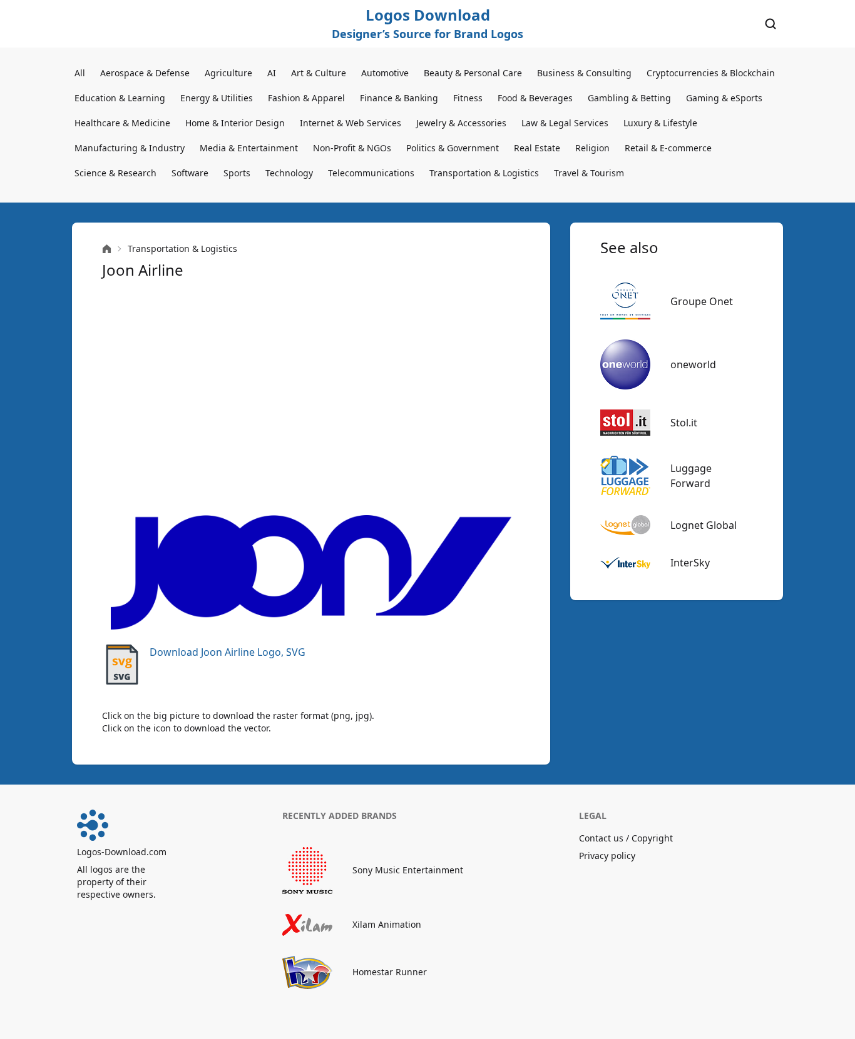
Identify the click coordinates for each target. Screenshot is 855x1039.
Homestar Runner (389, 972)
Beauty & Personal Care (473, 73)
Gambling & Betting (629, 98)
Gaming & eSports (724, 98)
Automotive (385, 73)
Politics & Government (452, 148)
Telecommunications (371, 173)
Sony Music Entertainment (407, 870)
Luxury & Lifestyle (660, 123)
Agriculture (228, 73)
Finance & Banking (399, 98)
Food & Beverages (535, 98)
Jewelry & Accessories (461, 123)
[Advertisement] (311, 397)
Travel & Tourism (589, 173)
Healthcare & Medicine (122, 123)
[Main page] (106, 249)
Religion (592, 148)
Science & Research (115, 173)
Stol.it (683, 422)
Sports (236, 173)
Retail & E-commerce (668, 148)
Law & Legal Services (564, 123)
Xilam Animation (386, 924)
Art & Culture (318, 73)
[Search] (770, 23)
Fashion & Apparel (306, 98)
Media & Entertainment (249, 148)
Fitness (468, 98)
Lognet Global (703, 525)
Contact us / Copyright (626, 838)
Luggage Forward (691, 475)
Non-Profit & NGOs (352, 148)
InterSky (690, 563)
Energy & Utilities (216, 98)
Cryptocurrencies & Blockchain (711, 73)
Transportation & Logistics (484, 173)
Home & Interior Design (235, 123)
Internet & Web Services (350, 123)
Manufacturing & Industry (129, 148)
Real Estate (537, 148)
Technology (289, 173)
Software (190, 173)
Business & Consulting (584, 73)
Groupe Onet (701, 301)
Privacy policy (607, 855)
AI (271, 73)
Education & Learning (119, 98)
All (79, 73)
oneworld (693, 364)
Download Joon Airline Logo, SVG (227, 652)
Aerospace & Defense (145, 73)
